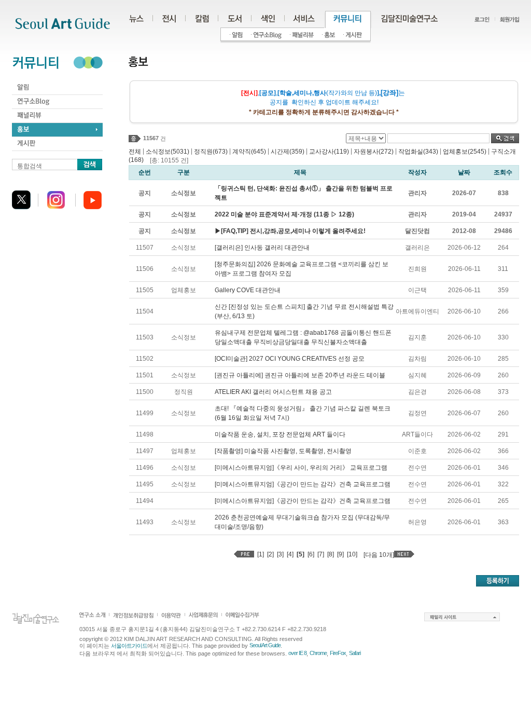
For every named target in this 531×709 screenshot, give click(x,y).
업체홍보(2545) (464, 151)
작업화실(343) (418, 151)
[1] (260, 554)
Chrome (318, 653)
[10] (352, 554)
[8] (330, 554)
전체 (135, 151)
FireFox (338, 653)
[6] (311, 554)
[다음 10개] (379, 554)
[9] (340, 554)
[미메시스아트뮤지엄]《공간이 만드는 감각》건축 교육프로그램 (302, 484)
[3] (280, 554)
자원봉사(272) (374, 151)
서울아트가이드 (129, 646)
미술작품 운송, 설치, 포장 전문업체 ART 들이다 (280, 434)
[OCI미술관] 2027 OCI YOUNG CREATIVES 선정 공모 (290, 358)
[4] (290, 554)
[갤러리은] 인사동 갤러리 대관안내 (262, 247)
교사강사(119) (329, 151)
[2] (270, 554)
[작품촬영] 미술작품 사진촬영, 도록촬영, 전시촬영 (283, 451)
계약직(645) (249, 151)
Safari (354, 653)
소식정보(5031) (167, 151)
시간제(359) (287, 151)
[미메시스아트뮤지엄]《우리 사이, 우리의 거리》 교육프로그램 (301, 467)
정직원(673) (211, 151)
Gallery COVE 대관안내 (248, 290)
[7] (320, 554)
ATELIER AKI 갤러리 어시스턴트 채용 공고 (273, 392)
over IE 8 (297, 653)
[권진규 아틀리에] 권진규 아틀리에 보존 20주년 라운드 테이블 (300, 375)
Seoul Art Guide (265, 645)
